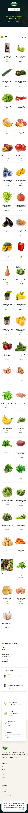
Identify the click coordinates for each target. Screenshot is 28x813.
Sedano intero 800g (20, 573)
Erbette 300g (21, 428)
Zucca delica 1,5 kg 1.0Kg (7, 254)
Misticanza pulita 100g (21, 279)
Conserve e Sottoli (6, 656)
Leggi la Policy (16, 809)
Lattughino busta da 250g (7, 500)
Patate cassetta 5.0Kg (7, 549)
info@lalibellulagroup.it (8, 795)
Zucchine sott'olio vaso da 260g (15, 676)
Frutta (3, 649)
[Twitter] (4, 798)
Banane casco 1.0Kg (7, 428)
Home (9, 21)
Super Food (5, 661)
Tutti (3, 647)
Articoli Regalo (5, 659)
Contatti (3, 777)
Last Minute (4, 774)
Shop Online (4, 780)
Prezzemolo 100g (7, 452)
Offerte (3, 772)
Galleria (3, 769)
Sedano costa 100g (21, 525)
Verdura (4, 652)
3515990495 (6, 791)
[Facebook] (2, 798)
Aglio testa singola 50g (7, 623)
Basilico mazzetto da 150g (7, 403)
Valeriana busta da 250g (20, 476)
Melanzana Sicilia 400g (7, 230)
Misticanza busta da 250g (7, 525)
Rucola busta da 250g (7, 476)
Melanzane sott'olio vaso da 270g (15, 685)
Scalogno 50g (7, 378)
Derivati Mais (5, 654)
